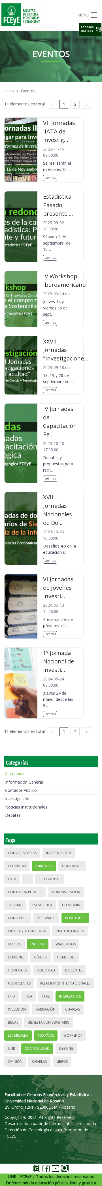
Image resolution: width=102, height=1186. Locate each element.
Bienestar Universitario (49, 1022)
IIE (27, 879)
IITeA (28, 996)
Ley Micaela (18, 1035)
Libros (62, 1061)
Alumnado (14, 773)
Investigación (17, 798)
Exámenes (16, 957)
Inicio (9, 91)
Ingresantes (70, 996)
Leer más (50, 178)
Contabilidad (37, 1048)
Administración (66, 892)
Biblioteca (46, 970)
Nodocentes (19, 983)
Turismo (15, 905)
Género (40, 957)
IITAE (46, 996)
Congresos (72, 865)
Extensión (17, 865)
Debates (13, 815)
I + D (11, 996)
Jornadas (43, 865)
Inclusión (17, 1009)
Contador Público (21, 790)
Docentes (73, 970)
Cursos (14, 944)
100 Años (46, 1035)
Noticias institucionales (26, 807)
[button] (90, 29)
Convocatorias (22, 852)
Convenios (17, 918)
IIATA (12, 879)
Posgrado (46, 918)
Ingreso (38, 944)
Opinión (15, 1061)
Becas (13, 1022)
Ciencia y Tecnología (27, 931)
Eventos (28, 91)
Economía (71, 905)
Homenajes (17, 970)
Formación (45, 1009)
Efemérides (66, 957)
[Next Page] (86, 104)
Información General (24, 782)
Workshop (72, 1035)
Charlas (72, 1009)
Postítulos (75, 918)
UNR (11, 1048)
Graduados (65, 944)
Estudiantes (49, 879)
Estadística (42, 905)
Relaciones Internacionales (65, 983)
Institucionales (70, 931)
